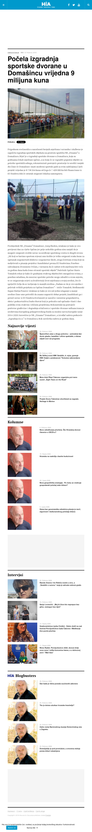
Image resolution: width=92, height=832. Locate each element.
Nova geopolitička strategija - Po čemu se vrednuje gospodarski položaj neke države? (60, 483)
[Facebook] (69, 5)
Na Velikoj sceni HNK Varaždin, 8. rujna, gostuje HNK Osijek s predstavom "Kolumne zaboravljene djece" (60, 357)
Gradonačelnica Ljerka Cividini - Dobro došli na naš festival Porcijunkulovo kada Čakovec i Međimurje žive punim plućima (61, 628)
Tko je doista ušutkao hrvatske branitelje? (57, 705)
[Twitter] (73, 5)
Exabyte (48, 815)
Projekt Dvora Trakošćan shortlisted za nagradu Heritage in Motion (59, 400)
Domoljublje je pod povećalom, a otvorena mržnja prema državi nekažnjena (60, 749)
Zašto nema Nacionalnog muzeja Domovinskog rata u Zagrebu (61, 728)
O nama (19, 811)
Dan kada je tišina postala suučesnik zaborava (59, 683)
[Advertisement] (50, 29)
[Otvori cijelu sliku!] (46, 113)
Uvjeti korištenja (29, 811)
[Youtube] (79, 5)
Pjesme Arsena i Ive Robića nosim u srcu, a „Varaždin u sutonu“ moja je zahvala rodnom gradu (60, 583)
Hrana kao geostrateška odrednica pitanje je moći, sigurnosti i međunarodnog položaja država (60, 510)
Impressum (11, 811)
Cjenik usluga (40, 811)
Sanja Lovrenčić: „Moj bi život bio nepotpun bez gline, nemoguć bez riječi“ (59, 605)
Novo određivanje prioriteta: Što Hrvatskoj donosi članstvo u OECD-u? (60, 431)
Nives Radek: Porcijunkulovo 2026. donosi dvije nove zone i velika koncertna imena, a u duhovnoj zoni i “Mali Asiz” (60, 650)
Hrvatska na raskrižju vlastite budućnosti (56, 456)
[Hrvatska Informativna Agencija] (46, 5)
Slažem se (12, 827)
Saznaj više (31, 827)
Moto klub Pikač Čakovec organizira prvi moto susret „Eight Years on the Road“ (58, 378)
